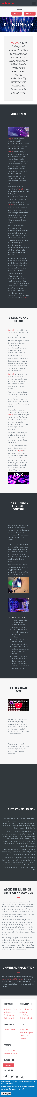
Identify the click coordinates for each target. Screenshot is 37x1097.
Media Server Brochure (27, 1018)
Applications (23, 1012)
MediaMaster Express (11, 1009)
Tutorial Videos (9, 1015)
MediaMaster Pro (9, 1012)
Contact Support (9, 1030)
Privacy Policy (24, 1030)
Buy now (17, 13)
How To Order (24, 1015)
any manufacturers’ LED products (12, 979)
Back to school (9, 1018)
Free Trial (29, 13)
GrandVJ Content (9, 1050)
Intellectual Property (26, 1033)
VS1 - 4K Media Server (27, 1009)
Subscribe (9, 1065)
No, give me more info (17, 1089)
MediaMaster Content (11, 1053)
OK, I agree (6, 1094)
